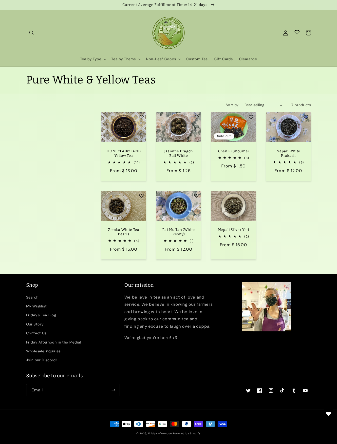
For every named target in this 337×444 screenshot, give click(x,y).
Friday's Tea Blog (41, 315)
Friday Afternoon (160, 433)
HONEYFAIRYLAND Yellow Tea (124, 153)
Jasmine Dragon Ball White (178, 153)
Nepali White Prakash (288, 153)
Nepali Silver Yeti (233, 230)
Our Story (35, 324)
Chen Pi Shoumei (233, 151)
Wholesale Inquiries (43, 351)
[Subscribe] (113, 390)
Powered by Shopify (187, 433)
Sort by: (232, 104)
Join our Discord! (41, 360)
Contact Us (36, 333)
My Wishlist (36, 306)
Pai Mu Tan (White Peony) (178, 232)
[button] (31, 33)
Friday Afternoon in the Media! (53, 342)
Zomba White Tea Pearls (123, 232)
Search (32, 297)
